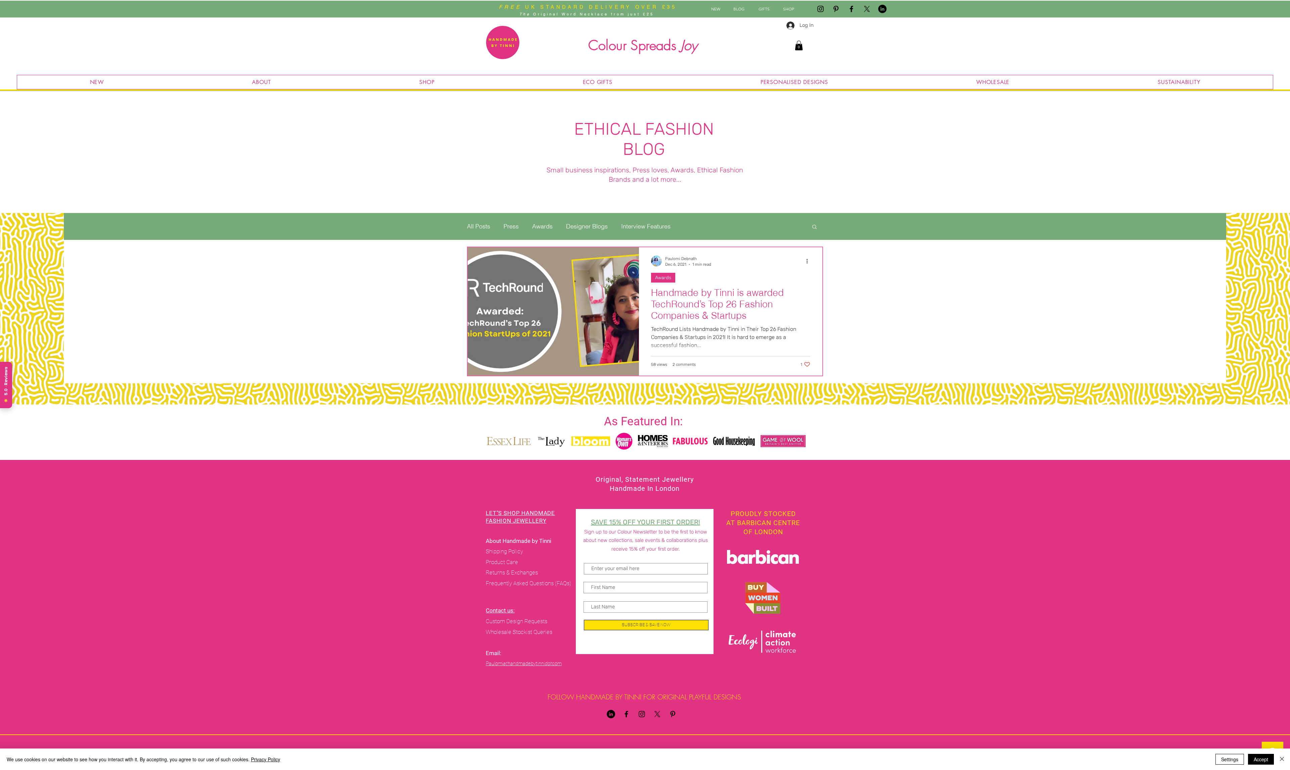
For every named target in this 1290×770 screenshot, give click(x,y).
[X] (867, 9)
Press (511, 226)
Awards (542, 226)
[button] (799, 45)
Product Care (502, 562)
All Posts (478, 226)
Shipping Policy (504, 551)
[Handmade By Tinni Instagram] (820, 9)
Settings (1229, 759)
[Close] (1282, 759)
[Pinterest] (836, 9)
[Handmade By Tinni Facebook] (851, 9)
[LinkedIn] (882, 9)
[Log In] (788, 25)
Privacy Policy (265, 759)
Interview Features (646, 226)
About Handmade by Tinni (519, 541)
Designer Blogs (587, 226)
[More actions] (809, 261)
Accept (1261, 759)
